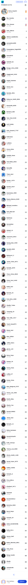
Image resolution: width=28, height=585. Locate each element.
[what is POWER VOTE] (25, 5)
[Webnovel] (2, 2)
